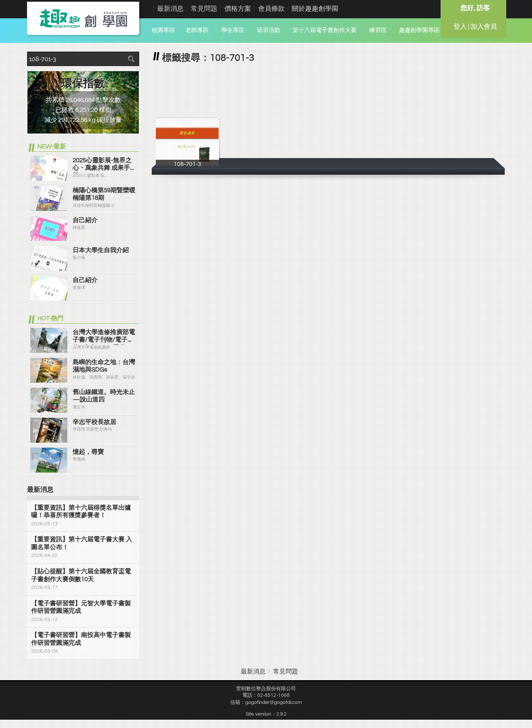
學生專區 (232, 30)
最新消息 (170, 8)
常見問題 (204, 8)
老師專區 (197, 30)
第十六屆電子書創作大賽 (325, 30)
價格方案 (237, 8)
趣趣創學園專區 (419, 30)
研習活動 (268, 30)
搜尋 (131, 59)
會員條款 (271, 8)
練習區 (378, 30)
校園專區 (163, 30)
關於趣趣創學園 (315, 8)
